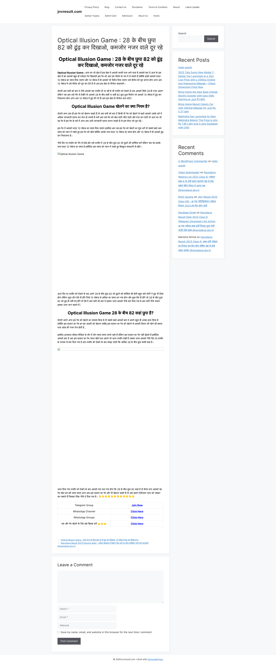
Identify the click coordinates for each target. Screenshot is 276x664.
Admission (127, 15)
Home (157, 15)
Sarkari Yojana (92, 15)
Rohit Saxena (185, 196)
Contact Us (120, 7)
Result (176, 7)
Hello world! (185, 67)
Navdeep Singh (187, 212)
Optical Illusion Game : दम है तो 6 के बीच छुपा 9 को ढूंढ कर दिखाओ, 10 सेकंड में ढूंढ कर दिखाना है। (100, 540)
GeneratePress (155, 659)
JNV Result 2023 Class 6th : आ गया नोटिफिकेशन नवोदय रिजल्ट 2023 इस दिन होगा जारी (197, 201)
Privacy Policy (92, 7)
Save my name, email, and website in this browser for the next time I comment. (106, 632)
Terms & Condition (157, 7)
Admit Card (110, 15)
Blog (107, 7)
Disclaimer (137, 7)
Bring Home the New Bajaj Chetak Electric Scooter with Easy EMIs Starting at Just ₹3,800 (197, 96)
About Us (143, 15)
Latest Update (192, 7)
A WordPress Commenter (192, 161)
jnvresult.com (69, 11)
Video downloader (189, 172)
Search (182, 33)
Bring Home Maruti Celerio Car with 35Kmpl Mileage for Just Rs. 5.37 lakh (197, 108)
